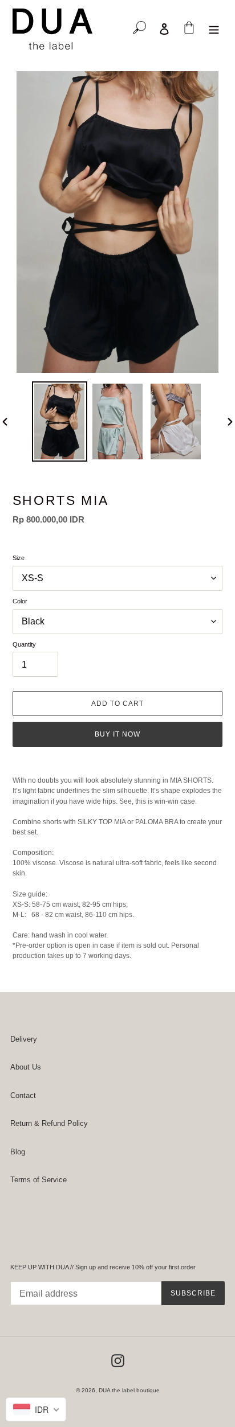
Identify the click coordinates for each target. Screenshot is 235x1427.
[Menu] (215, 28)
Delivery (23, 1039)
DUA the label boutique (129, 1390)
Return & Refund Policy (49, 1123)
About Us (25, 1067)
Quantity (24, 644)
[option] (59, 421)
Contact (23, 1095)
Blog (17, 1152)
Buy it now (117, 734)
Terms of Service (38, 1179)
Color (20, 601)
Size (19, 557)
